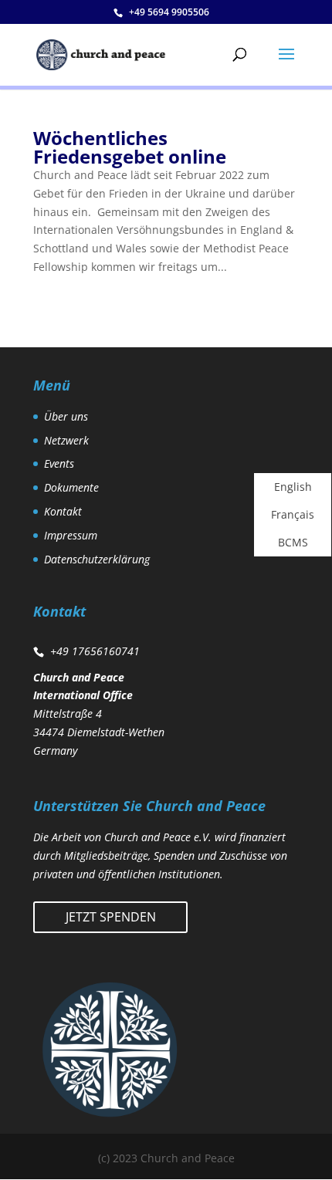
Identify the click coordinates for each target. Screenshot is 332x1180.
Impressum (70, 535)
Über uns (66, 416)
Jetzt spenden (111, 916)
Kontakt (63, 511)
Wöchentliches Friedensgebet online (129, 147)
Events (59, 463)
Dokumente (71, 487)
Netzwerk (66, 440)
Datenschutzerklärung (97, 559)
